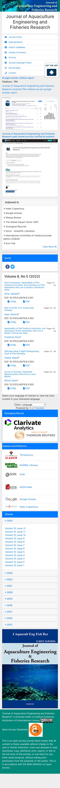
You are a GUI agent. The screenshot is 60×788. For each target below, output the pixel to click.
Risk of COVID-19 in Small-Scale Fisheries (19, 309)
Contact (12, 73)
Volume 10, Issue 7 (14, 545)
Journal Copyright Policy (20, 62)
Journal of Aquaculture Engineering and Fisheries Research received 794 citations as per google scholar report (28, 89)
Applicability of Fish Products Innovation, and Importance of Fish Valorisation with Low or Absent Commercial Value (24, 330)
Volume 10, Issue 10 (15, 535)
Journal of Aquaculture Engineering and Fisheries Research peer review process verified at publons (28, 135)
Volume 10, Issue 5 (15, 551)
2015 (9, 624)
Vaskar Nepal (11, 357)
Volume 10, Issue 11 (15, 531)
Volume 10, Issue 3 (15, 558)
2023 (9, 573)
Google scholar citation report (18, 77)
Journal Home (15, 37)
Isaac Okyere (11, 314)
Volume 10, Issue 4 (15, 555)
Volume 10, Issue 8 (15, 541)
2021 (9, 585)
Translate (39, 408)
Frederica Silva (12, 337)
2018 (9, 605)
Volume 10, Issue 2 (15, 562)
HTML (12, 301)
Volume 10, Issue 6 (15, 548)
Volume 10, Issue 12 (15, 528)
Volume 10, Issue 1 (14, 565)
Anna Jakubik (11, 293)
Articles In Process (17, 52)
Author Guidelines (17, 47)
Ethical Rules (15, 68)
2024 (9, 520)
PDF (27, 301)
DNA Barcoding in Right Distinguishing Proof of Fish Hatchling (21, 352)
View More (49, 246)
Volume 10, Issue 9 (15, 538)
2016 (9, 618)
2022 (9, 579)
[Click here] (30, 113)
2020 (9, 592)
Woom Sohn (10, 380)
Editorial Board (15, 42)
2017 (9, 611)
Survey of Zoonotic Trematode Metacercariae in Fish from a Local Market (20, 374)
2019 (9, 598)
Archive (12, 57)
